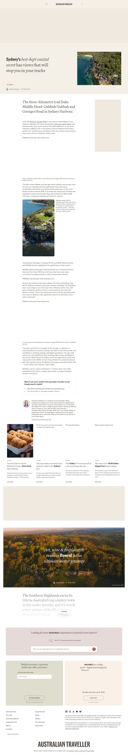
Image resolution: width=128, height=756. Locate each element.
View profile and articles (41, 419)
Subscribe (93, 698)
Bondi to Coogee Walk (38, 122)
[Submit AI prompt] (94, 649)
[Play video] (38, 228)
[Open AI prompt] (81, 4)
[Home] (64, 4)
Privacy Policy (90, 751)
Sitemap (71, 751)
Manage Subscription (13, 734)
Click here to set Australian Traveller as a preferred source (45, 389)
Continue (64, 611)
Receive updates (34, 698)
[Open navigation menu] (46, 4)
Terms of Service (79, 751)
